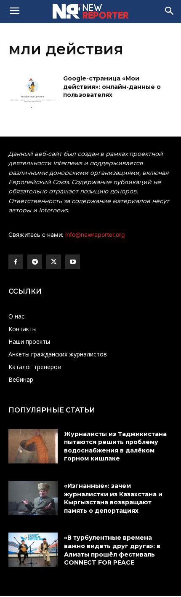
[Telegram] (34, 261)
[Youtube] (72, 261)
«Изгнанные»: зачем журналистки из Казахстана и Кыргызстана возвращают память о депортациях (113, 498)
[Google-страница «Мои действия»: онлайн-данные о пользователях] (33, 92)
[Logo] (90, 11)
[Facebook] (15, 261)
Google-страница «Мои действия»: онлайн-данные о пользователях (112, 87)
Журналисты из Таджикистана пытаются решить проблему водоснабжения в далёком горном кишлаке (115, 446)
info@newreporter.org (95, 234)
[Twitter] (53, 261)
